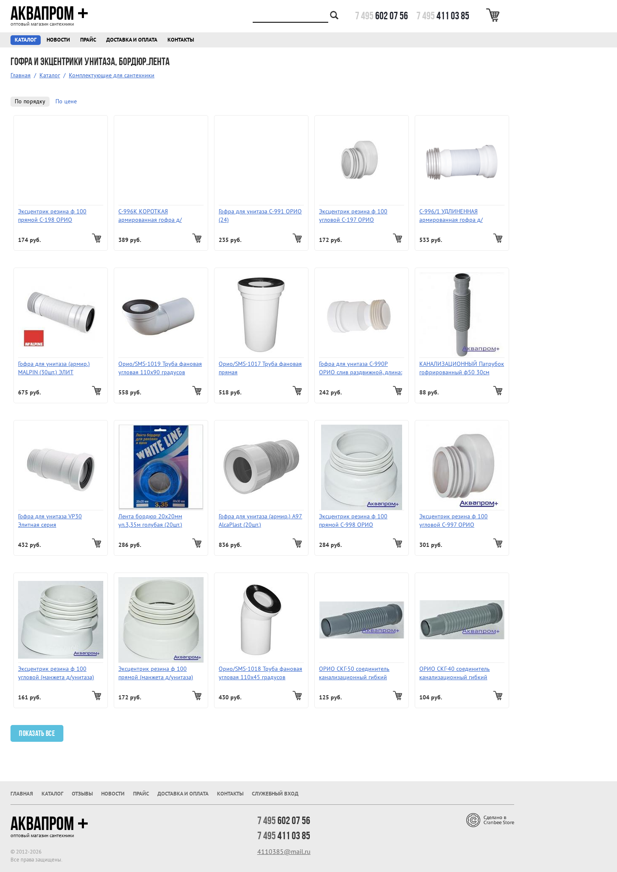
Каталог (26, 40)
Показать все (37, 733)
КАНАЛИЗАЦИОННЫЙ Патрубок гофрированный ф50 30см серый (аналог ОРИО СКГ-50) (461, 368)
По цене (66, 101)
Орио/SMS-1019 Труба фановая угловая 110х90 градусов (160, 368)
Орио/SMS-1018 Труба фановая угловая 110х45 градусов (260, 673)
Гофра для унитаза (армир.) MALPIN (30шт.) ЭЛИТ (54, 368)
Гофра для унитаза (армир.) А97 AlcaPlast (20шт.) (260, 520)
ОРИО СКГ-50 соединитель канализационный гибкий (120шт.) (354, 673)
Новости (58, 40)
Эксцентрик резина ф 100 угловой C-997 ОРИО (453, 520)
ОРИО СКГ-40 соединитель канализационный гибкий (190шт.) (454, 673)
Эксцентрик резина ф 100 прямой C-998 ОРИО (353, 520)
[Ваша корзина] (494, 15)
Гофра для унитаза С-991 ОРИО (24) (260, 215)
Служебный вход (275, 794)
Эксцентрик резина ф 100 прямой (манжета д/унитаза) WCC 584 (155, 673)
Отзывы (82, 794)
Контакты (180, 40)
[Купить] (97, 238)
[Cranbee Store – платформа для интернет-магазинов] (490, 819)
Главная (20, 75)
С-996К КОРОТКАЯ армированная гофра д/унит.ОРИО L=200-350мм (151, 216)
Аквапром (42, 13)
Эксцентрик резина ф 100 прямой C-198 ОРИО (52, 215)
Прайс (88, 40)
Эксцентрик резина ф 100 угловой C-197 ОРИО (353, 215)
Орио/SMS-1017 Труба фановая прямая (260, 368)
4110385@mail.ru (284, 852)
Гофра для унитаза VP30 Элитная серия (50, 520)
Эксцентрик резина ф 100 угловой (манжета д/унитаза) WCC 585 (56, 673)
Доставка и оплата (131, 40)
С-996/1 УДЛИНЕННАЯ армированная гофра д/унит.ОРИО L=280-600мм (452, 216)
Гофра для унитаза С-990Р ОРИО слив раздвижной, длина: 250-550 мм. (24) (360, 368)
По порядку (30, 101)
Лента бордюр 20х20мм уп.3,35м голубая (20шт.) (150, 520)
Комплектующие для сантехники (111, 75)
